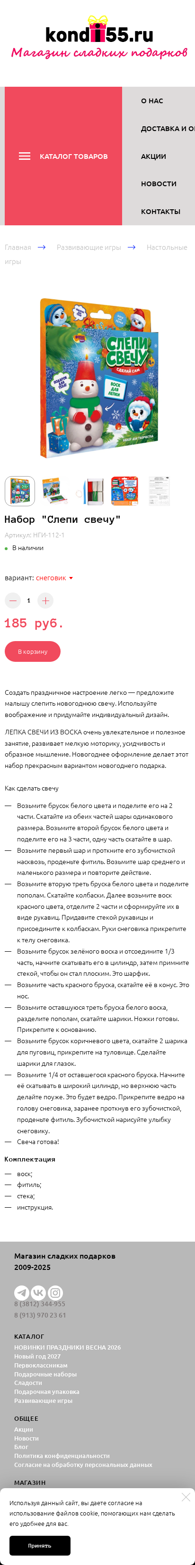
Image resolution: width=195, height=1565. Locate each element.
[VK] (38, 1293)
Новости (159, 183)
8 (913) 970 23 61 (40, 1315)
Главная (18, 247)
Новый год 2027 (37, 1356)
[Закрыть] (186, 1497)
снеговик (51, 577)
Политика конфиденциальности (62, 1455)
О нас (152, 100)
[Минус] (13, 601)
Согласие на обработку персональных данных (83, 1464)
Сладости (28, 1382)
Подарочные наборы (45, 1374)
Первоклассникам (41, 1365)
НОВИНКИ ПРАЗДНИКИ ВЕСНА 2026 (67, 1347)
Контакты (160, 211)
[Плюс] (45, 601)
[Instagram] (55, 1293)
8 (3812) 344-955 (39, 1304)
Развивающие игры (89, 247)
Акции (153, 156)
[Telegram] (21, 1293)
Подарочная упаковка (47, 1391)
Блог (21, 1446)
